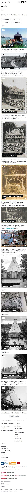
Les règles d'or (19, 426)
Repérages (4, 455)
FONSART (9, 489)
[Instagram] (4, 486)
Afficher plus (15, 416)
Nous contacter (19, 441)
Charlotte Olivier (10, 228)
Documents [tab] (5, 15)
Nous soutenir (5, 457)
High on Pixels (13, 491)
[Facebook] (2, 486)
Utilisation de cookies (7, 430)
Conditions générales (7, 423)
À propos (17, 423)
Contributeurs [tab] (15, 15)
